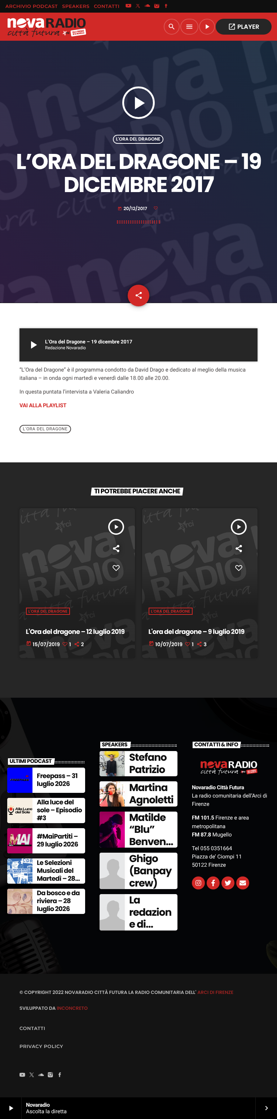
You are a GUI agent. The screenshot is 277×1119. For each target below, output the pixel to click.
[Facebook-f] (213, 882)
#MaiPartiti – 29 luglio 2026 (57, 840)
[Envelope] (242, 882)
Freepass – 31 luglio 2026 (57, 780)
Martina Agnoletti (151, 794)
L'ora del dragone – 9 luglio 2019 (197, 631)
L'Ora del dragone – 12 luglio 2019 (75, 631)
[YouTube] (128, 6)
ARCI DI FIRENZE (215, 992)
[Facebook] (166, 6)
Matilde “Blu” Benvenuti (150, 836)
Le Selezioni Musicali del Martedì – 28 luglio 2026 (56, 874)
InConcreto (72, 1008)
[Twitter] (227, 882)
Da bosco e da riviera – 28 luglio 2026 (58, 901)
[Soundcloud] (147, 6)
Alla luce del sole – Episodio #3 (59, 810)
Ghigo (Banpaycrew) (150, 871)
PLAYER (243, 26)
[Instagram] (157, 6)
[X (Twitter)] (138, 6)
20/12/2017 (133, 209)
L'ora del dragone (138, 139)
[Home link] (46, 26)
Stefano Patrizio (148, 763)
